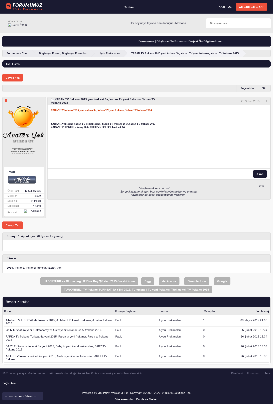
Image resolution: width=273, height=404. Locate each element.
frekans (19, 267)
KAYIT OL (225, 6)
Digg (147, 281)
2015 (10, 267)
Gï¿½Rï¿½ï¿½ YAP (251, 6)
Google (222, 281)
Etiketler (12, 258)
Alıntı (260, 174)
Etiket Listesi (12, 64)
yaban (51, 267)
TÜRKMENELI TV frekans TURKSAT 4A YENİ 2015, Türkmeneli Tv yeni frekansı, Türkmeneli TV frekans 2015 (136, 289)
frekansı (31, 267)
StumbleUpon (196, 281)
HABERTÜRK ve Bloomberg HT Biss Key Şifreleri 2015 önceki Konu (89, 281)
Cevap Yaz (13, 77)
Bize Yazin (237, 373)
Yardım (129, 7)
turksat (41, 267)
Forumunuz (254, 373)
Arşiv (267, 373)
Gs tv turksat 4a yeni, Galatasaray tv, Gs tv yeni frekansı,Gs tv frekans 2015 (54, 330)
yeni (59, 267)
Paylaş (261, 186)
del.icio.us (169, 281)
